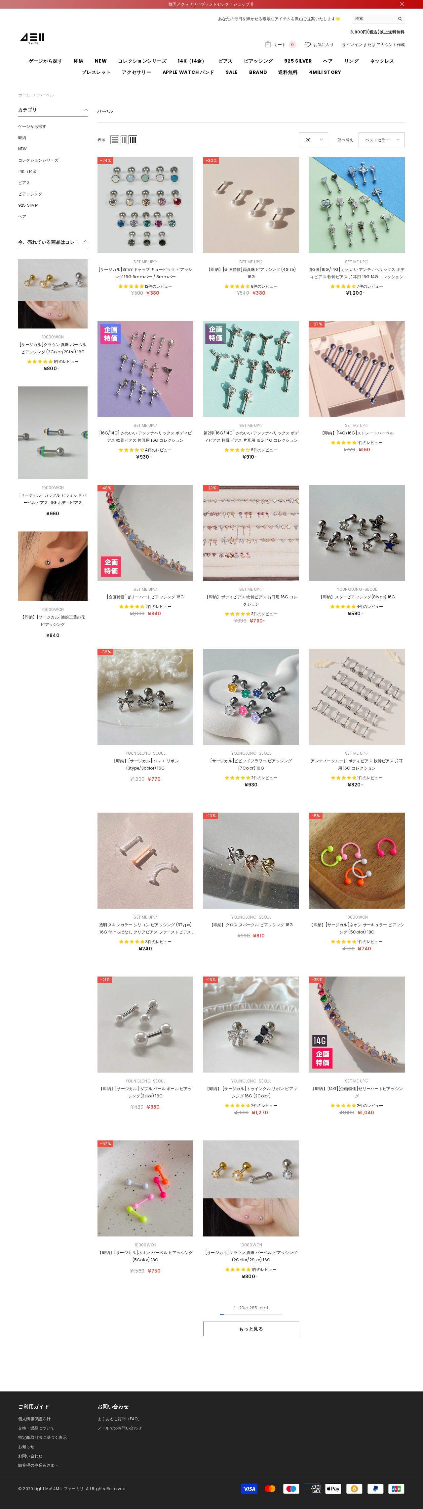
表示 (101, 139)
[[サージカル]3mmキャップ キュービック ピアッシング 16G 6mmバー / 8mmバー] (145, 205)
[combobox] (373, 19)
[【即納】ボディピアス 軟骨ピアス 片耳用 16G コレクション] (251, 533)
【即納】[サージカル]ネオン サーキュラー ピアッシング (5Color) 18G (356, 928)
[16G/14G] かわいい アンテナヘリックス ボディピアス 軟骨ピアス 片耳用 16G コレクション (145, 436)
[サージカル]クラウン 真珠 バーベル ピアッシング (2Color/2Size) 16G (52, 348)
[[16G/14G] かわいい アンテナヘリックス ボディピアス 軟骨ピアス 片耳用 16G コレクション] (145, 369)
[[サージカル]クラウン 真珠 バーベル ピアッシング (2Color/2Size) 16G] (53, 293)
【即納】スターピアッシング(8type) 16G (357, 597)
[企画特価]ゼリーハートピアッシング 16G (145, 597)
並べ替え (345, 139)
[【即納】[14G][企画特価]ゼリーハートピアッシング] (357, 1025)
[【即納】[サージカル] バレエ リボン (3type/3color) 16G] (145, 697)
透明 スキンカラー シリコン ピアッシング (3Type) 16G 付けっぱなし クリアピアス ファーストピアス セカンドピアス (145, 929)
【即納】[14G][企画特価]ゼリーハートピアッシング (357, 1092)
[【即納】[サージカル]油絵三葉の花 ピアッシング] (53, 566)
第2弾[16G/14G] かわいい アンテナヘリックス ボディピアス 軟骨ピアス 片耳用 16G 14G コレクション (251, 436)
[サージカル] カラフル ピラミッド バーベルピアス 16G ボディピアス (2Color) (53, 499)
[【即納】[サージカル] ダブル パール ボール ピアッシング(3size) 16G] (145, 1025)
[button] (114, 139)
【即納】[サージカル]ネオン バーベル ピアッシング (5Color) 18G (145, 1256)
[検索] (378, 19)
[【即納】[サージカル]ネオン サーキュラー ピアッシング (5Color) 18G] (357, 861)
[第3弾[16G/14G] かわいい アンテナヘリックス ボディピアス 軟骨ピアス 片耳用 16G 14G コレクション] (357, 205)
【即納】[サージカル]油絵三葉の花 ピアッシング (52, 620)
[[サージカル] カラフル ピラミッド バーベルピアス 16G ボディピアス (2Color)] (53, 432)
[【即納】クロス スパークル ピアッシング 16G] (251, 861)
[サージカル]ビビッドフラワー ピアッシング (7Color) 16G (251, 764)
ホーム (24, 95)
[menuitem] (53, 126)
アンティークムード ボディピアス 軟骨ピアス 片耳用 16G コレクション (357, 764)
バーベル (46, 95)
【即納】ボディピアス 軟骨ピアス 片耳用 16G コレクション (251, 600)
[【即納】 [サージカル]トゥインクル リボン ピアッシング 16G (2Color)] (251, 1025)
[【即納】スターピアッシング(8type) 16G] (357, 533)
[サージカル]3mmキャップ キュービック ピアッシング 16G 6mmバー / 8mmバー (145, 273)
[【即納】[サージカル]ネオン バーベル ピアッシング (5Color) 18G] (145, 1188)
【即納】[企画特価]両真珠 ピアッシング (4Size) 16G (251, 273)
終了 (402, 4)
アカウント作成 (390, 44)
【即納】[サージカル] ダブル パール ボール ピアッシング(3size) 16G (145, 1092)
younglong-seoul (357, 589)
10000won (53, 337)
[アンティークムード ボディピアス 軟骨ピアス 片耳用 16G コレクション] (357, 697)
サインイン (352, 44)
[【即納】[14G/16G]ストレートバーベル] (357, 369)
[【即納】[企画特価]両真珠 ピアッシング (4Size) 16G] (251, 205)
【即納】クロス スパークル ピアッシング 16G (251, 925)
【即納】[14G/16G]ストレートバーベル (357, 433)
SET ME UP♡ (145, 262)
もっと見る (251, 1329)
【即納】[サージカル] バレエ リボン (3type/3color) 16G (145, 764)
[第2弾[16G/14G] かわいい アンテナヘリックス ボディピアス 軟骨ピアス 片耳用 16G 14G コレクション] (251, 369)
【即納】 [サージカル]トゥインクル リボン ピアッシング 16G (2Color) (251, 1092)
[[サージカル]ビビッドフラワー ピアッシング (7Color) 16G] (251, 697)
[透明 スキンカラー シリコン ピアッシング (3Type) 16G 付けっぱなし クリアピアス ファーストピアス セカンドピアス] (145, 861)
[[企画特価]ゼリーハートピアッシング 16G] (145, 533)
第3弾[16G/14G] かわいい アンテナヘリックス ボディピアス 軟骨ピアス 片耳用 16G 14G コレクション (356, 273)
